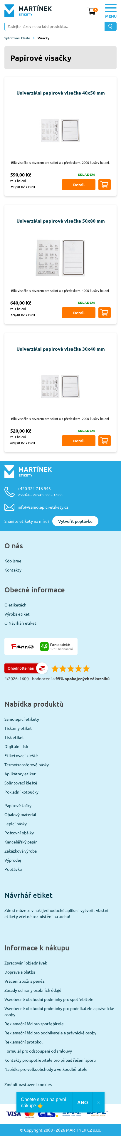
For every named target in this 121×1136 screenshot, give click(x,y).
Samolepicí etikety (21, 719)
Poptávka (13, 869)
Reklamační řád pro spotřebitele (34, 1023)
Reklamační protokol (23, 1041)
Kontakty (12, 569)
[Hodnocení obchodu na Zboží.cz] (26, 672)
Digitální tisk (16, 746)
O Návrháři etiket (20, 623)
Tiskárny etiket (18, 728)
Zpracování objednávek (25, 962)
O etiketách (15, 604)
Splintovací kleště (17, 38)
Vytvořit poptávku (75, 521)
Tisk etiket (14, 737)
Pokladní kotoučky (21, 791)
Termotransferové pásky (26, 764)
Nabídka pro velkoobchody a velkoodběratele (46, 1069)
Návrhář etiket (28, 895)
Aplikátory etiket (20, 773)
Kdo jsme (12, 560)
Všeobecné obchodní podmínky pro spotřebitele (48, 999)
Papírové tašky (17, 805)
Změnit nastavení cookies (28, 1084)
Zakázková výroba (20, 850)
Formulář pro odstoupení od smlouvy (38, 1050)
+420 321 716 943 (40, 491)
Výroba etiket (17, 613)
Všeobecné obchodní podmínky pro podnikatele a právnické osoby (59, 1011)
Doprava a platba (19, 971)
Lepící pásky (15, 823)
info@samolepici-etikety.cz (43, 507)
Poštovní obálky (19, 832)
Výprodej (12, 860)
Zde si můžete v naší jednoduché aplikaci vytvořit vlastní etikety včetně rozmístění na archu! (56, 913)
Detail (79, 184)
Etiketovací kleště (21, 755)
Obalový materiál (20, 814)
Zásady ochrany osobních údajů (32, 990)
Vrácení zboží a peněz (24, 981)
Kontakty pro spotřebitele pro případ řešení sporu (50, 1060)
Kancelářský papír (20, 841)
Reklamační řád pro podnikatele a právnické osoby (50, 1032)
